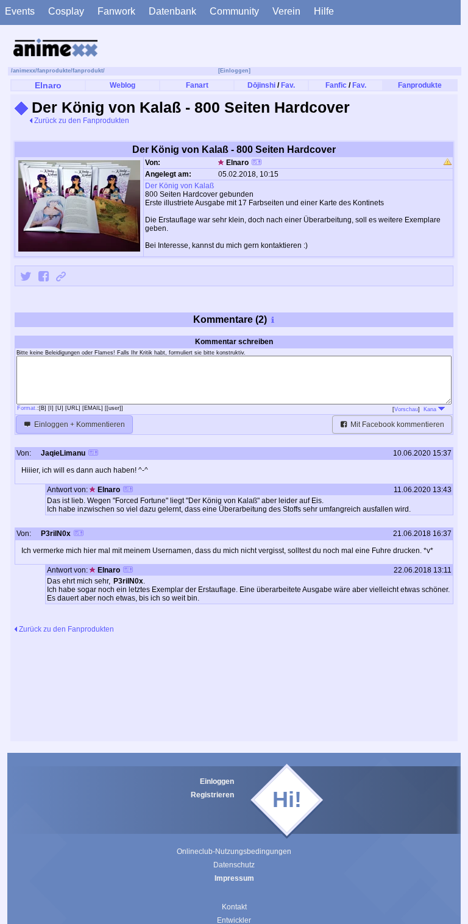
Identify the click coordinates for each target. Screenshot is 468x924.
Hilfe (324, 11)
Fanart (197, 85)
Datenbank (172, 11)
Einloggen (217, 781)
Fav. (288, 85)
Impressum (234, 878)
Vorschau (406, 409)
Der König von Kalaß (179, 186)
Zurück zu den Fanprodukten (80, 120)
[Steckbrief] (256, 163)
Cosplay (66, 11)
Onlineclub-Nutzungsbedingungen (234, 851)
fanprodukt (88, 71)
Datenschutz (234, 865)
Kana (431, 409)
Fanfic (336, 85)
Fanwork (116, 11)
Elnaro (48, 85)
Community (234, 11)
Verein (286, 11)
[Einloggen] (234, 71)
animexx (24, 71)
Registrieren (212, 795)
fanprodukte (54, 71)
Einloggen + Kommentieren (78, 424)
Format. (27, 408)
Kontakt (234, 907)
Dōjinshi (261, 85)
